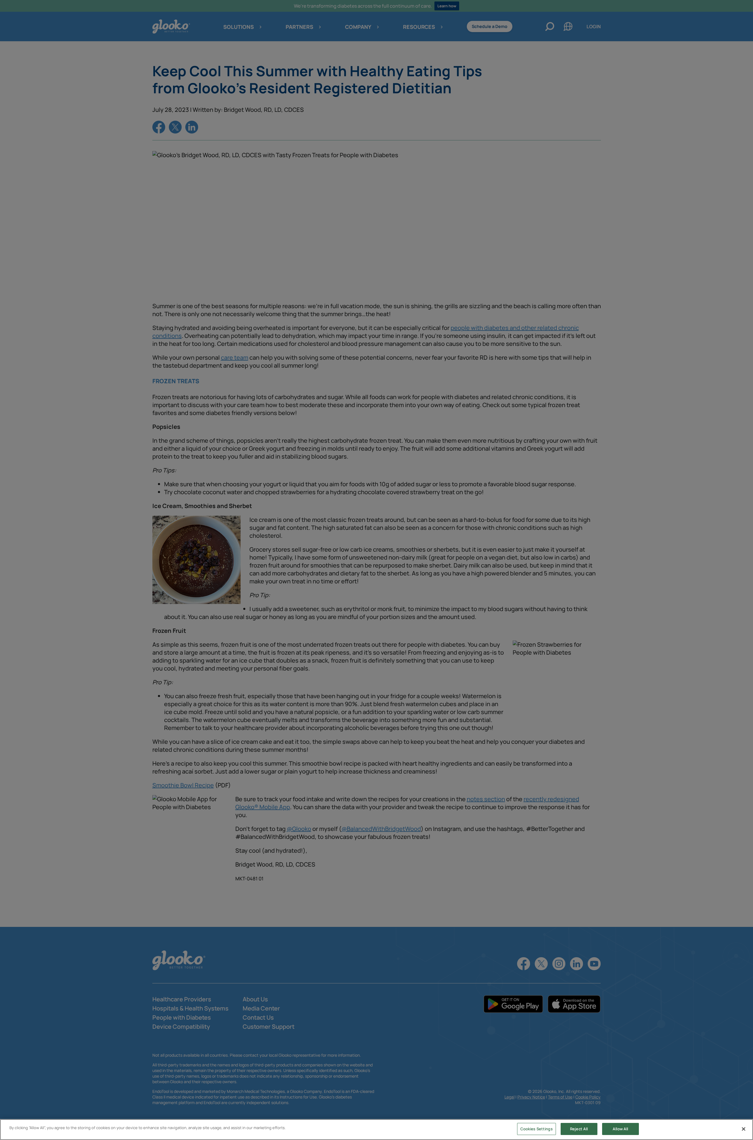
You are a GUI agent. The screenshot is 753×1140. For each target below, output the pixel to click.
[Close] (743, 1128)
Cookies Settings (536, 1128)
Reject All (579, 1128)
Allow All (620, 1128)
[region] (376, 1129)
